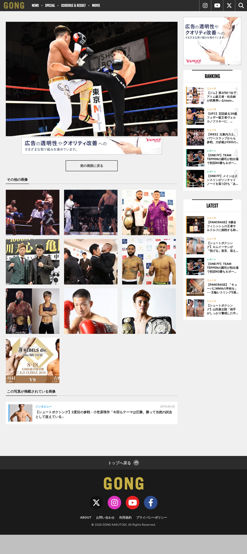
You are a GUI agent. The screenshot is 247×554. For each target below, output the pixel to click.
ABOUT (85, 517)
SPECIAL (50, 5)
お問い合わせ (105, 517)
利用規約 (125, 517)
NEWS (35, 5)
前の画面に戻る (91, 166)
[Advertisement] (212, 386)
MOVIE (96, 5)
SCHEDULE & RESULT (73, 5)
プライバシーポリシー (151, 517)
